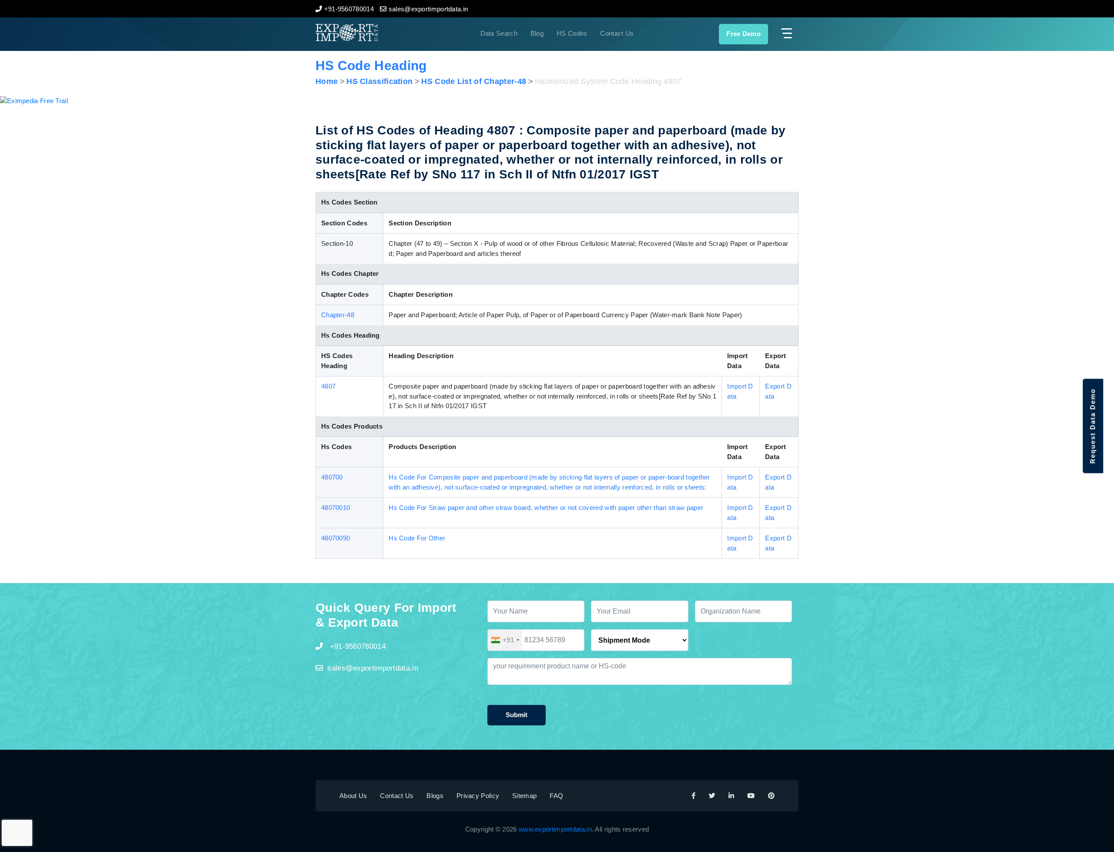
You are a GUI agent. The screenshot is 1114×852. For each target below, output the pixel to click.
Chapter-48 (337, 315)
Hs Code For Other (417, 538)
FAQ (556, 795)
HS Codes (572, 33)
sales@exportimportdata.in (372, 668)
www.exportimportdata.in (555, 829)
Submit (516, 714)
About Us (353, 795)
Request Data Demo (1092, 426)
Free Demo (743, 33)
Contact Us (617, 33)
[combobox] (505, 640)
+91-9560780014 (356, 646)
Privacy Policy (477, 795)
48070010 (335, 507)
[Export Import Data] (375, 32)
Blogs (434, 795)
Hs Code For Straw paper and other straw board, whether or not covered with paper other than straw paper (546, 507)
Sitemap (524, 795)
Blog (537, 33)
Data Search (498, 33)
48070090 (335, 538)
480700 (332, 477)
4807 (328, 386)
